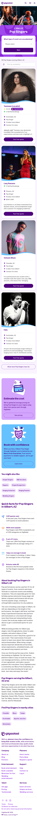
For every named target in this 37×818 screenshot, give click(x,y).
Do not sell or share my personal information (17, 809)
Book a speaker (7, 771)
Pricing (4, 789)
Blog (3, 757)
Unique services (26, 789)
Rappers (5, 485)
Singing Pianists (24, 490)
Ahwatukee (6, 724)
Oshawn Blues (10, 258)
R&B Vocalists (21, 479)
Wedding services (26, 792)
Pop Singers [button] (18, 31)
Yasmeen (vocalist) (12, 106)
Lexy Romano (9, 183)
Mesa (14, 713)
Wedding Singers (8, 496)
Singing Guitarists (9, 490)
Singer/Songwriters (18, 485)
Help (21, 768)
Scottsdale (6, 718)
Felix (6, 330)
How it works (24, 754)
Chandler (6, 713)
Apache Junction (20, 718)
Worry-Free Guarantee (12, 453)
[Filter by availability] (20, 64)
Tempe (22, 713)
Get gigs (5, 787)
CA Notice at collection (9, 806)
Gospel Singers (8, 479)
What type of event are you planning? (18, 39)
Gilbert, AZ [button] (19, 28)
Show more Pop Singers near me (18, 367)
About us (5, 754)
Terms (4, 804)
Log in (22, 773)
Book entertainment (9, 768)
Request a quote (26, 760)
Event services (25, 787)
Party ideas (24, 757)
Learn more (18, 464)
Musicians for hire (8, 773)
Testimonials (6, 792)
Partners (5, 760)
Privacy (10, 804)
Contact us (24, 771)
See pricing (18, 415)
